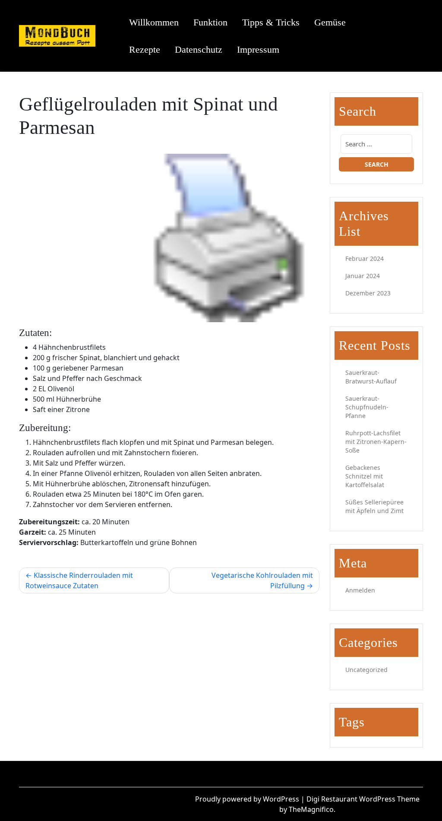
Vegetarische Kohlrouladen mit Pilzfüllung (262, 580)
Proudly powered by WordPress (248, 799)
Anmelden (360, 590)
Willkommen (154, 22)
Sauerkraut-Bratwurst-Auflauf (371, 376)
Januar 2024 (362, 276)
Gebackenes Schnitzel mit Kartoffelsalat (364, 476)
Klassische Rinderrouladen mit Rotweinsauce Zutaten (79, 580)
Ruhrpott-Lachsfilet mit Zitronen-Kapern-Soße (376, 441)
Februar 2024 (364, 258)
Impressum (258, 49)
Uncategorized (366, 670)
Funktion (210, 22)
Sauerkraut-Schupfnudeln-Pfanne (366, 407)
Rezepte (144, 49)
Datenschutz (198, 49)
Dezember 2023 (368, 293)
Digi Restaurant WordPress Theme (363, 799)
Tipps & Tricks (271, 22)
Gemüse (330, 22)
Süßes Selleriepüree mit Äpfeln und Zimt (374, 506)
